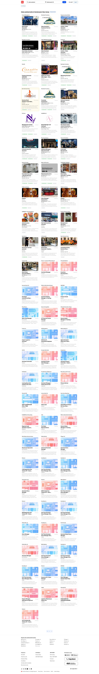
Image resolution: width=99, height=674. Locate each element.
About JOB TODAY (53, 656)
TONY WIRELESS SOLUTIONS (46, 39)
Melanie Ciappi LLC (64, 328)
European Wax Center (45, 350)
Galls (42, 414)
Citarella (23, 64)
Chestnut (42, 479)
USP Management (44, 328)
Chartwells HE (24, 393)
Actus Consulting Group (65, 393)
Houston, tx (66, 644)
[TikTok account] (21, 668)
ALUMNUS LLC (43, 113)
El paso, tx (66, 642)
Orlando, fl (52, 644)
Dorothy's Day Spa (25, 162)
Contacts (52, 658)
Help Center (52, 660)
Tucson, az (37, 640)
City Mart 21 (63, 39)
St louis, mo (66, 640)
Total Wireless (24, 137)
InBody (42, 587)
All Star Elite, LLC (25, 522)
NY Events (23, 113)
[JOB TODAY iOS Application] (67, 655)
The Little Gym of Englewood (46, 371)
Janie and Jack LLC (44, 393)
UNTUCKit (62, 565)
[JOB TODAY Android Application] (74, 655)
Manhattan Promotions (26, 39)
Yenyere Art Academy (64, 137)
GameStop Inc (43, 501)
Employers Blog (24, 658)
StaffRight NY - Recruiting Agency (28, 211)
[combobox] (36, 2)
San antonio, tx (53, 639)
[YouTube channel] (27, 668)
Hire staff (70, 2)
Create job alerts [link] (53, 11)
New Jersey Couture (44, 137)
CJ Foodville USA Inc (64, 260)
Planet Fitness (24, 306)
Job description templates (26, 662)
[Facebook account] (25, 668)
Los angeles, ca (38, 644)
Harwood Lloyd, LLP (25, 285)
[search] (64, 2)
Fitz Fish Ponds (63, 522)
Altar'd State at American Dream (27, 436)
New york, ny (23, 639)
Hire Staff (23, 654)
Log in (75, 2)
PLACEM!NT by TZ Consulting (27, 414)
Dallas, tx (51, 642)
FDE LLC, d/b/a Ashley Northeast (47, 285)
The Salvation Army (25, 479)
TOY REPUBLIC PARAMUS (65, 162)
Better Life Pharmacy (45, 162)
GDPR (52, 671)
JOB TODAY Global (39, 656)
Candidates (23, 660)
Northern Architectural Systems (27, 587)
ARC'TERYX (63, 285)
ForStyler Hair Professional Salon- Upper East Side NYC (68, 113)
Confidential (24, 371)
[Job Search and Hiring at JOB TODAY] (22, 2)
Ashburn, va (52, 640)
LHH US (23, 350)
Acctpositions (63, 350)
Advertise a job (24, 656)
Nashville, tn (23, 645)
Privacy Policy (40, 671)
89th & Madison (63, 479)
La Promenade (43, 236)
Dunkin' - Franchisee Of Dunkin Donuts (48, 260)
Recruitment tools (24, 664)
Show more (37, 645)
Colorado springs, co (25, 642)
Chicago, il (66, 639)
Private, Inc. (24, 328)
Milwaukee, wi (38, 642)
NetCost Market (44, 436)
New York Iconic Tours (45, 64)
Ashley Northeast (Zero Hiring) (66, 306)
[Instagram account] (23, 668)
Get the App (52, 654)
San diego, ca (23, 640)
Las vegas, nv (38, 639)
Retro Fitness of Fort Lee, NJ (65, 371)
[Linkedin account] (31, 668)
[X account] (29, 668)
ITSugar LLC (63, 436)
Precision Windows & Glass (65, 211)
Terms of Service (47, 671)
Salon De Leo (43, 211)
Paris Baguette (63, 88)
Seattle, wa (23, 644)
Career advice (38, 654)
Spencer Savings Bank (45, 306)
